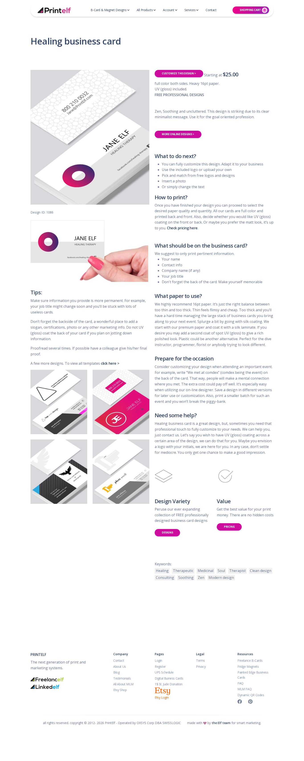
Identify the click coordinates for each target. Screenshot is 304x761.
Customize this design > (179, 73)
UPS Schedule (164, 672)
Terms (200, 660)
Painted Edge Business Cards (252, 674)
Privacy (201, 666)
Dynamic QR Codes (250, 695)
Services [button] (190, 10)
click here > (110, 363)
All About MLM (123, 684)
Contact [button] (211, 10)
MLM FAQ (244, 689)
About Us (119, 666)
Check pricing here (182, 228)
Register (160, 666)
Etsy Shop (120, 690)
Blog (116, 672)
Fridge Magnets (248, 666)
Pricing (229, 527)
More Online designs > (178, 134)
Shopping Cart (252, 10)
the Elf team (221, 723)
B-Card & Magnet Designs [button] (108, 10)
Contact (118, 660)
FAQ (240, 683)
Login (158, 660)
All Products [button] (145, 10)
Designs (167, 532)
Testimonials (122, 678)
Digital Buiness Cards (169, 678)
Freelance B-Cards (249, 660)
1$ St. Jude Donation (168, 684)
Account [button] (168, 10)
